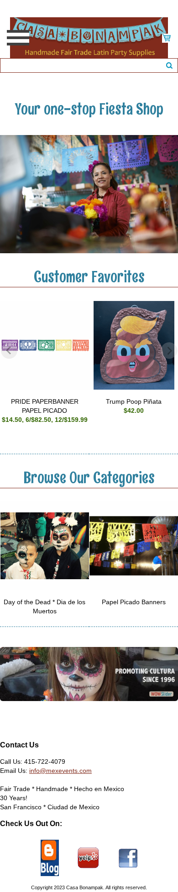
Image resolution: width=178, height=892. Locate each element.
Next (169, 350)
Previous (9, 350)
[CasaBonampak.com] (89, 37)
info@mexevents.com (60, 770)
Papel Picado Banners (134, 602)
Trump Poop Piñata (134, 401)
